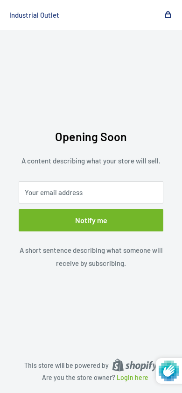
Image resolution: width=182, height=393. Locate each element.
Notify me (91, 220)
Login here (132, 377)
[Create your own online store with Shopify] (135, 364)
